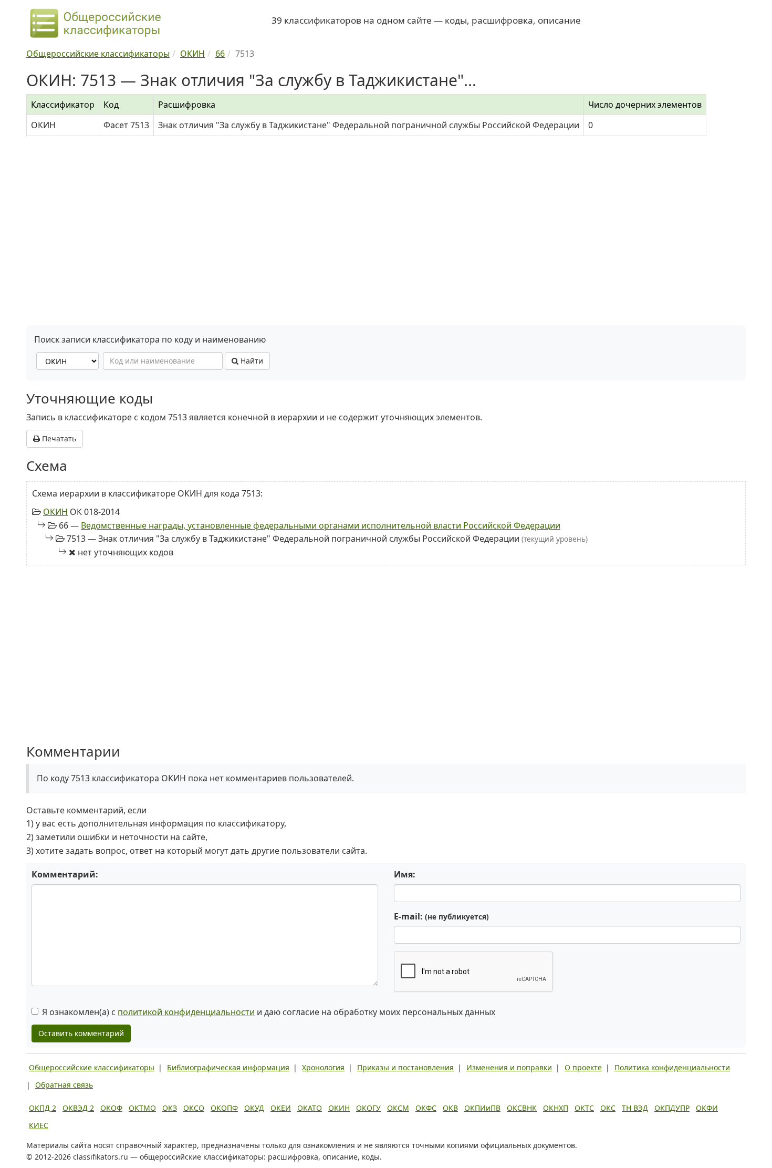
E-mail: (441, 916)
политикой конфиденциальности (186, 1012)
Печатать (58, 438)
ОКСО (193, 1108)
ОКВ (450, 1108)
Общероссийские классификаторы (91, 1067)
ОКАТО (309, 1108)
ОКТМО (142, 1108)
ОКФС (425, 1108)
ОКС (607, 1108)
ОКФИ (707, 1108)
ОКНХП (555, 1108)
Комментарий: (65, 874)
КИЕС (38, 1125)
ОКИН (55, 512)
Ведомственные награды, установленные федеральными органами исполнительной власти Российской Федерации (320, 525)
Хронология (323, 1067)
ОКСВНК (522, 1108)
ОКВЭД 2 (78, 1108)
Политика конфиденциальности (672, 1067)
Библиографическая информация (228, 1067)
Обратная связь (64, 1085)
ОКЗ (169, 1108)
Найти (250, 361)
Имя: (404, 874)
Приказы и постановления (405, 1067)
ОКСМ (398, 1108)
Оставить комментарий (81, 1033)
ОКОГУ (368, 1108)
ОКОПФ (224, 1108)
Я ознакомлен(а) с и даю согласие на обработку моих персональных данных (268, 1012)
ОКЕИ (280, 1108)
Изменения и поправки (509, 1067)
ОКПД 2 (42, 1108)
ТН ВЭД (635, 1108)
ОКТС (584, 1108)
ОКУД (254, 1108)
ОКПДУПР (672, 1108)
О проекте (583, 1067)
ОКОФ (111, 1108)
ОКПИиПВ (482, 1108)
